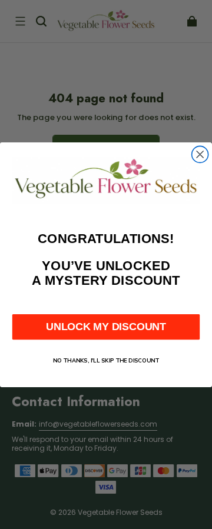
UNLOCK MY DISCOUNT (105, 326)
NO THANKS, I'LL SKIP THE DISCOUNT (106, 360)
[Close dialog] (200, 154)
